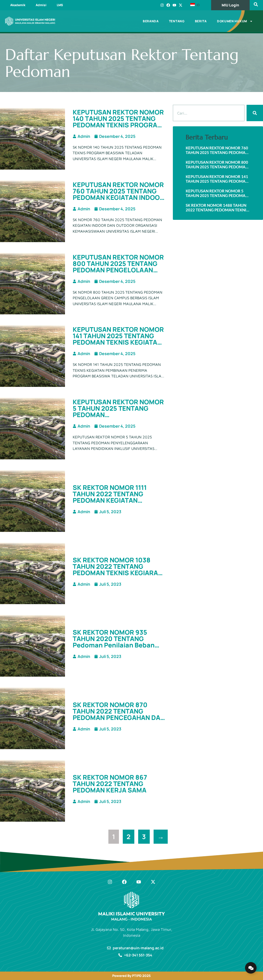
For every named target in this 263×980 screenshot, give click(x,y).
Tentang (177, 21)
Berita (201, 21)
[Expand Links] (251, 968)
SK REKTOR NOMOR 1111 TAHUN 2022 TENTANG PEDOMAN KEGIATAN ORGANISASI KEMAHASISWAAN (110, 500)
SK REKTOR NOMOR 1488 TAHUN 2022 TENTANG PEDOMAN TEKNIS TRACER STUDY (217, 207)
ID (198, 5)
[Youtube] (174, 5)
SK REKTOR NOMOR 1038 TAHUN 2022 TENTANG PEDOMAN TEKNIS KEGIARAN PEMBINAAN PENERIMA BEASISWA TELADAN (118, 572)
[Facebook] (168, 5)
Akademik (17, 5)
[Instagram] (162, 5)
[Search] (255, 113)
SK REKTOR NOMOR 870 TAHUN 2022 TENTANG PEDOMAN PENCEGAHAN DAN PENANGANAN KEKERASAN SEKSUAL (119, 717)
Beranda (151, 21)
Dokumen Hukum (232, 21)
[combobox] (209, 113)
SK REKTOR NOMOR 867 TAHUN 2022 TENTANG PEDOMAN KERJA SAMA (110, 784)
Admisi (41, 5)
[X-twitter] (180, 5)
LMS (60, 5)
